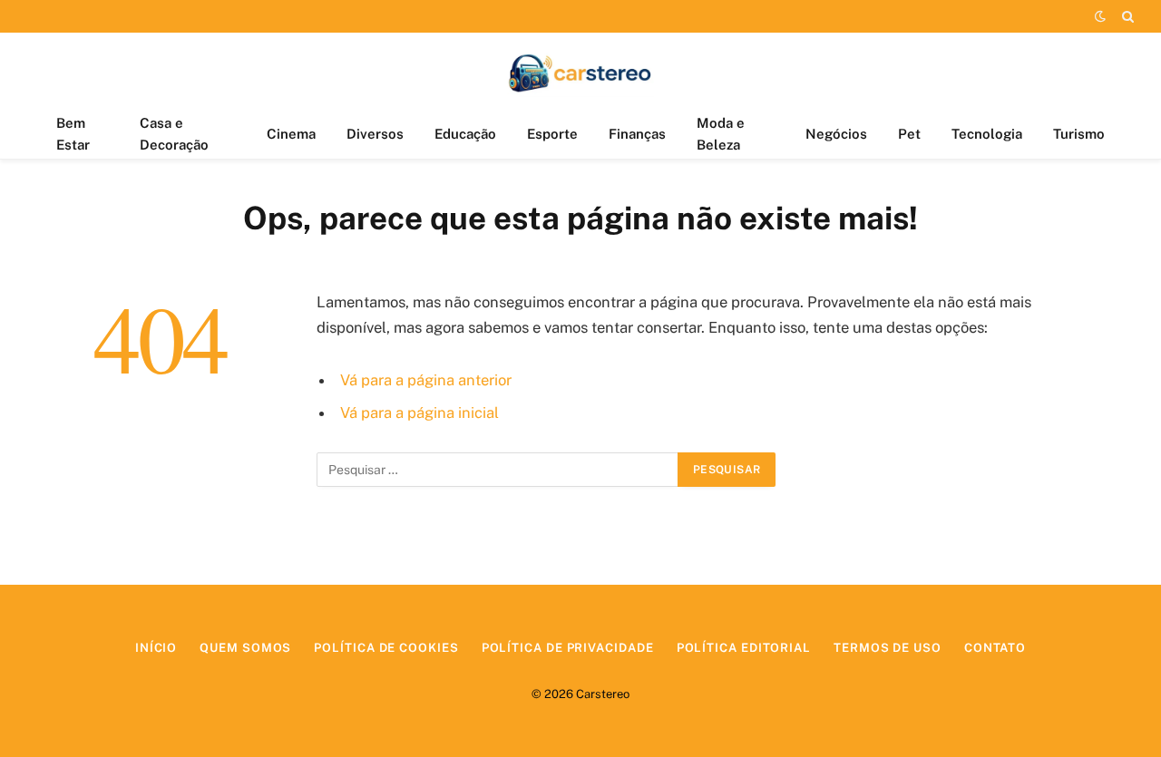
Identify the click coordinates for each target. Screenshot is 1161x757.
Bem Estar (73, 133)
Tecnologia (986, 133)
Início (156, 648)
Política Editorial (744, 648)
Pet (909, 133)
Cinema (291, 133)
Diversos (375, 133)
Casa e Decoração (174, 133)
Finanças (637, 133)
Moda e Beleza (721, 133)
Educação (465, 133)
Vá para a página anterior (426, 380)
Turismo (1079, 133)
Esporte (552, 133)
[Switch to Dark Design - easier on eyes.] (1100, 16)
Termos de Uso (887, 648)
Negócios (836, 133)
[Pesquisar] (1126, 16)
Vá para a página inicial (419, 412)
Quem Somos (245, 648)
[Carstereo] (581, 71)
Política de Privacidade (568, 648)
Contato (995, 648)
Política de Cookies (386, 648)
